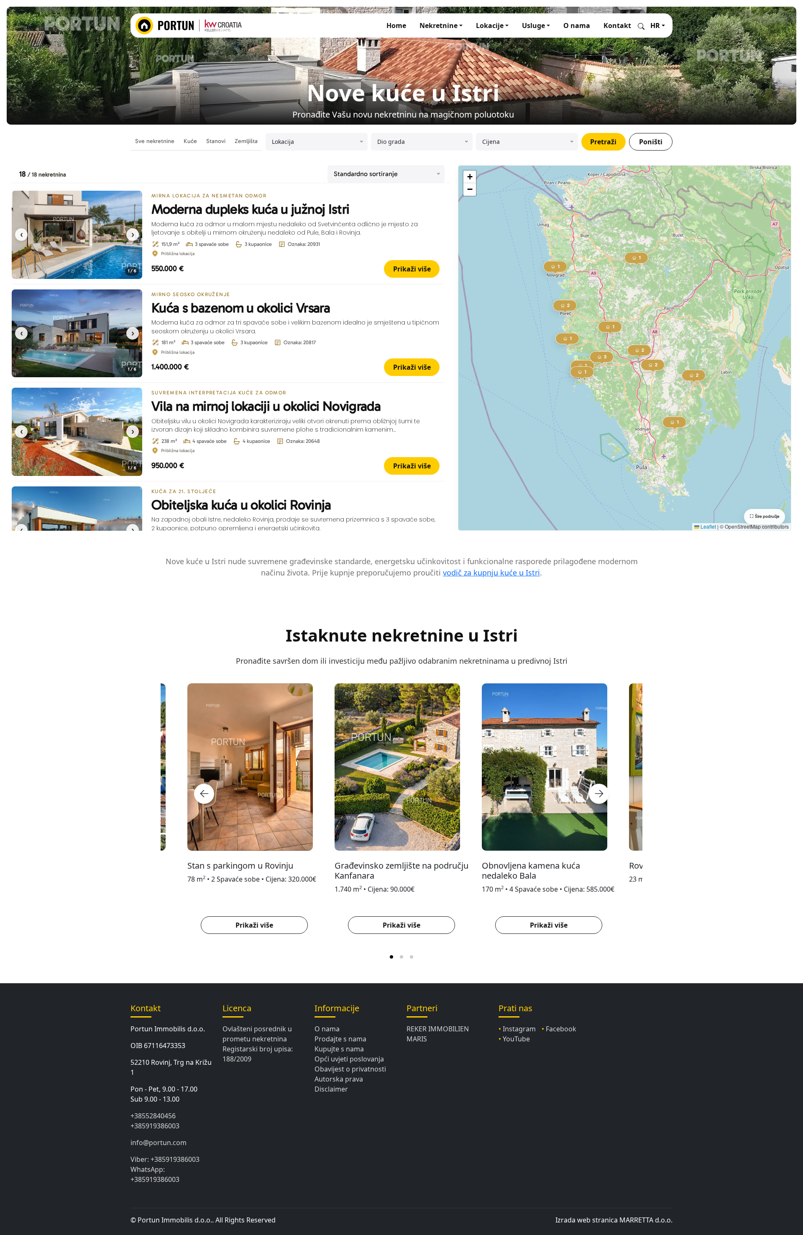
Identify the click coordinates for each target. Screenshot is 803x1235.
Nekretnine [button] (438, 25)
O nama (576, 25)
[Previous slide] (204, 794)
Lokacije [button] (490, 25)
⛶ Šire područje (764, 516)
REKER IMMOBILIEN (438, 1028)
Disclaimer (331, 1089)
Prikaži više (412, 269)
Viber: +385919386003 (164, 1159)
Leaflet (707, 526)
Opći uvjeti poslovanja (349, 1059)
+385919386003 (154, 1125)
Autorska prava (339, 1079)
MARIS (417, 1038)
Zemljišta (246, 141)
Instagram (519, 1028)
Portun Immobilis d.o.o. (167, 1028)
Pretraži (603, 141)
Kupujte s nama (339, 1048)
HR (655, 25)
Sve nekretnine (154, 141)
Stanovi (215, 141)
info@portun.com (158, 1142)
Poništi (650, 141)
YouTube (516, 1038)
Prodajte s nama (340, 1038)
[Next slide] (599, 794)
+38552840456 (153, 1115)
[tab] (391, 957)
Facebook (561, 1028)
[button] (653, 366)
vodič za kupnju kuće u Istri (491, 573)
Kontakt (617, 25)
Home (396, 25)
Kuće (190, 141)
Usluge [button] (533, 25)
